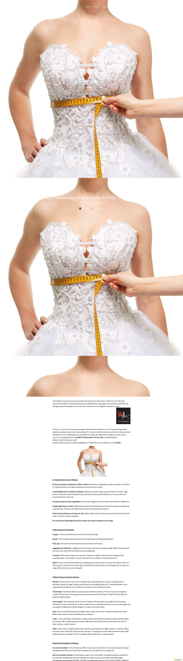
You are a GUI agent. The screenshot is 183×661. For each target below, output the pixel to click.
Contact (140, 7)
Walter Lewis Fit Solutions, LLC (64, 440)
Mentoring (131, 7)
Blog (123, 7)
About (88, 7)
